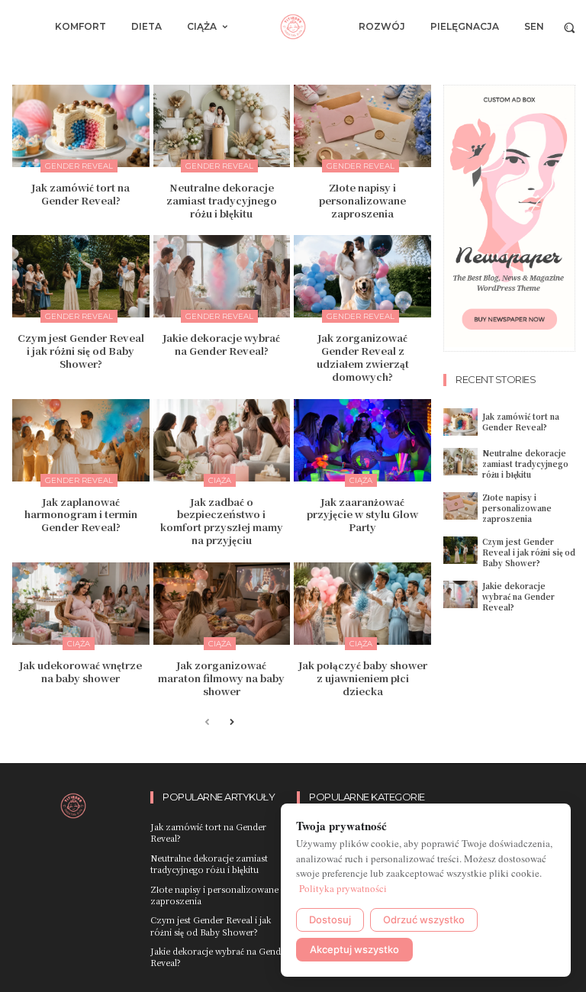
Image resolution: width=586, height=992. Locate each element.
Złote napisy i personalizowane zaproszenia (362, 200)
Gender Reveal (79, 166)
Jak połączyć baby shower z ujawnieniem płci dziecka (362, 678)
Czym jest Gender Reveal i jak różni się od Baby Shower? (81, 350)
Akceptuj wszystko (354, 949)
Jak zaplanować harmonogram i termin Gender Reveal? (80, 514)
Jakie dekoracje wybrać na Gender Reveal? (221, 344)
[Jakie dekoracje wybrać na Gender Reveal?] (222, 276)
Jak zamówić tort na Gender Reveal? (80, 194)
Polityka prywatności (343, 888)
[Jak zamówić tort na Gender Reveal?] (81, 126)
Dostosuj (330, 919)
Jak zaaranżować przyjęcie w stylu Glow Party (362, 514)
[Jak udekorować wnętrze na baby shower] (81, 603)
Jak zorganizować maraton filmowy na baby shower (221, 678)
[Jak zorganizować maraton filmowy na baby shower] (222, 603)
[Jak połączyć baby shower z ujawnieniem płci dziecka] (362, 603)
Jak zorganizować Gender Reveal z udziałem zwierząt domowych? (363, 357)
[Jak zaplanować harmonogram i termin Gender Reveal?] (81, 440)
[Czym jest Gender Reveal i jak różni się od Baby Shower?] (81, 276)
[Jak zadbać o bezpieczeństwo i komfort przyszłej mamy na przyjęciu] (222, 440)
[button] (569, 27)
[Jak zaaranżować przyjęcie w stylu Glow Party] (362, 440)
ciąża (219, 480)
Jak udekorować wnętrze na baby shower (80, 671)
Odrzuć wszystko (424, 919)
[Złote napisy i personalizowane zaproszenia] (362, 126)
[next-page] (231, 723)
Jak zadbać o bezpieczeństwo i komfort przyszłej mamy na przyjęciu (221, 521)
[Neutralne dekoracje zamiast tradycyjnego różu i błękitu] (222, 126)
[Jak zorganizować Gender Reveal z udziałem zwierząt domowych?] (362, 276)
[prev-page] (207, 723)
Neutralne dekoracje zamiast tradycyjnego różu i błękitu (221, 200)
